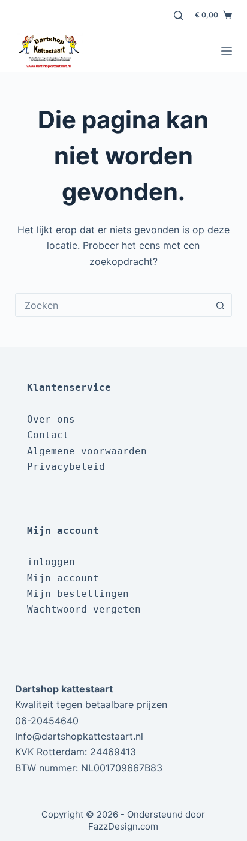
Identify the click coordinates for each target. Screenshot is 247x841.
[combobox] (112, 305)
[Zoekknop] (220, 305)
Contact (48, 435)
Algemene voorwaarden (87, 451)
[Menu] (226, 51)
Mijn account (63, 578)
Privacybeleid (66, 466)
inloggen (51, 562)
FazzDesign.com (123, 826)
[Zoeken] (178, 15)
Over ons (51, 419)
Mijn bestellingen (78, 593)
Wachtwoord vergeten (84, 609)
